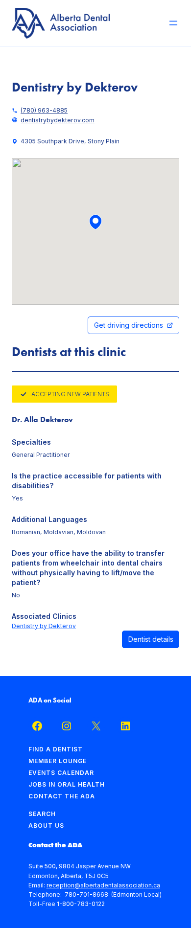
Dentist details (150, 639)
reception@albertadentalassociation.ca (103, 885)
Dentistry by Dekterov (44, 626)
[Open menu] (173, 23)
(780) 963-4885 (44, 110)
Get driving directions (128, 325)
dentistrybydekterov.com (58, 120)
